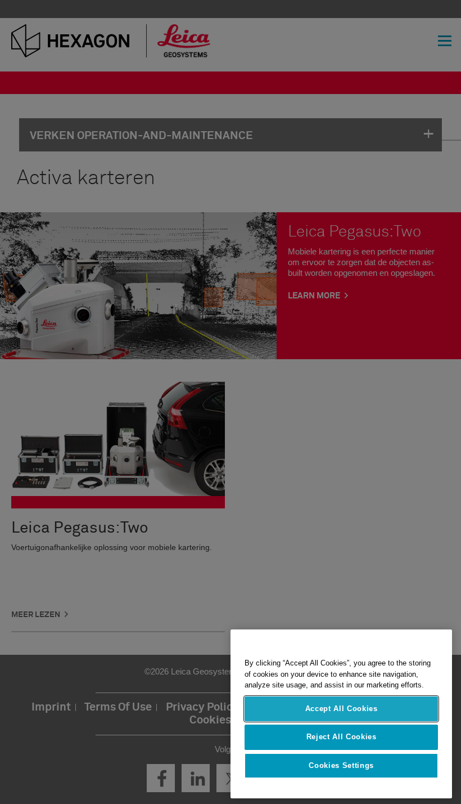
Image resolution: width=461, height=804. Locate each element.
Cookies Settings (341, 765)
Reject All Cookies (341, 736)
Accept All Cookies (341, 708)
